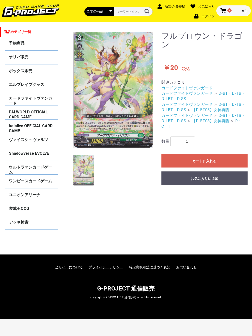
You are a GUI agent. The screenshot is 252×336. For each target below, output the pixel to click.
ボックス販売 (20, 70)
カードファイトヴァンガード (30, 101)
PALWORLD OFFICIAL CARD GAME (28, 114)
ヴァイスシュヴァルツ (28, 139)
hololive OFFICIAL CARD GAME (31, 128)
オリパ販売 (19, 57)
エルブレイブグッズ (26, 84)
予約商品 (17, 43)
